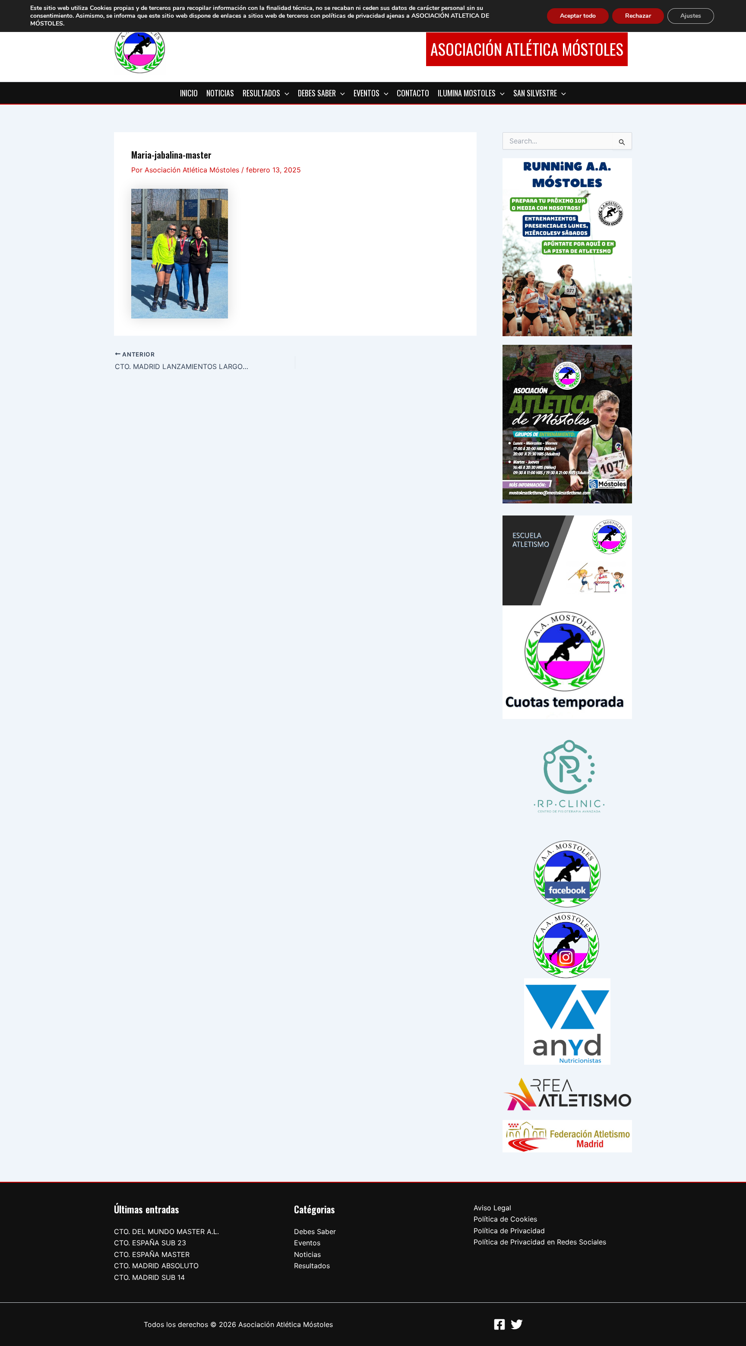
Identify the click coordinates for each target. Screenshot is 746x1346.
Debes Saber (315, 1231)
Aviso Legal (492, 1207)
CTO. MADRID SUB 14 (149, 1277)
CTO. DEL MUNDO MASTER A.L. (166, 1231)
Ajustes (690, 16)
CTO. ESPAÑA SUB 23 (150, 1242)
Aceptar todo (578, 16)
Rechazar (638, 16)
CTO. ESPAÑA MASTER (152, 1254)
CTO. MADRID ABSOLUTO (156, 1265)
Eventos (307, 1242)
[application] (284, 92)
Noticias (307, 1254)
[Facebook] (499, 1324)
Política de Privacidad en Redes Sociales (540, 1242)
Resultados (312, 1265)
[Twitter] (517, 1324)
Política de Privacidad (509, 1230)
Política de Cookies (505, 1219)
